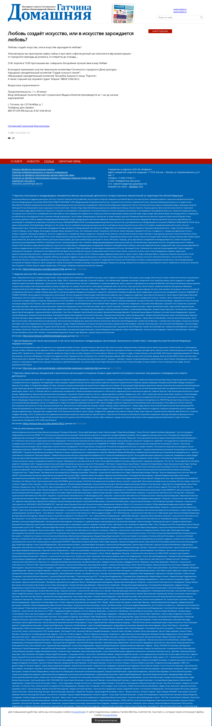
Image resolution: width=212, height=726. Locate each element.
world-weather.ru (180, 9)
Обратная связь (70, 161)
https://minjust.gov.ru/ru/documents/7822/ (43, 423)
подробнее (78, 711)
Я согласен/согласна (106, 720)
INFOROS (133, 186)
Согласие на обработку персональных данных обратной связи (43, 175)
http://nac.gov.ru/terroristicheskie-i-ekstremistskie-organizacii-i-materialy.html (61, 368)
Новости (33, 161)
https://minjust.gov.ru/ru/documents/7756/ (43, 269)
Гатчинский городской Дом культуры (28, 126)
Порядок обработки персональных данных (33, 169)
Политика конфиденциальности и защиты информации (40, 172)
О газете (16, 161)
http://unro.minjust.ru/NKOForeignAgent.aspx (45, 335)
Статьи (49, 161)
